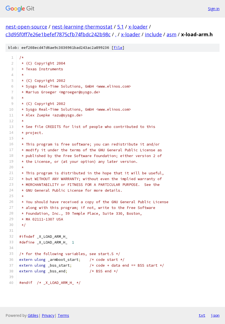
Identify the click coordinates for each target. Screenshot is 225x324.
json (215, 315)
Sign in (214, 8)
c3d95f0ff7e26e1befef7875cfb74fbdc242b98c (58, 34)
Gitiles (33, 315)
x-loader (138, 26)
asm (171, 34)
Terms (63, 315)
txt (202, 315)
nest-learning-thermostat (82, 26)
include (153, 34)
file (118, 47)
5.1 (120, 26)
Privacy (48, 315)
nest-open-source (26, 26)
